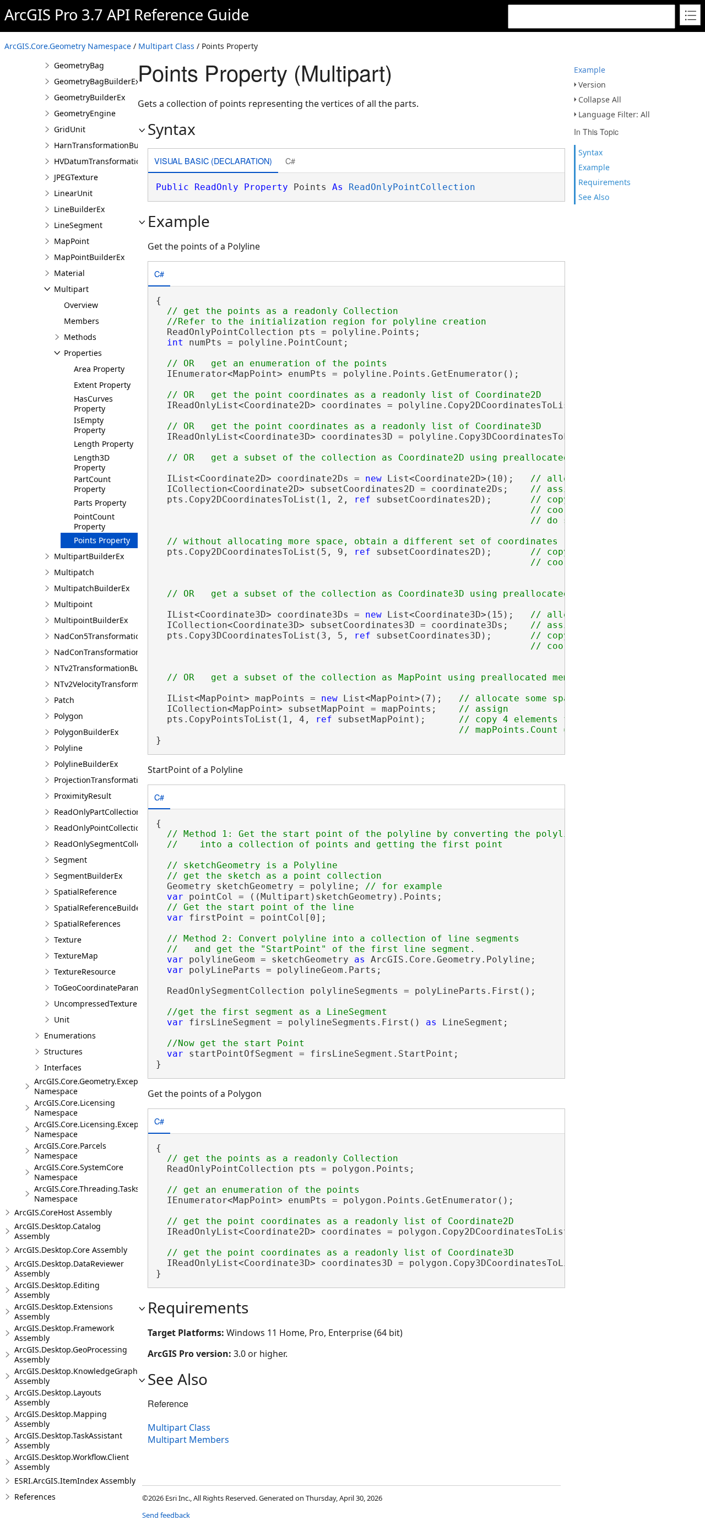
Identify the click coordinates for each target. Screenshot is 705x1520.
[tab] (213, 161)
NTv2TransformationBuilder (105, 668)
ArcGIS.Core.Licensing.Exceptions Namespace (95, 1129)
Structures (63, 1051)
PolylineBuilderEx (86, 764)
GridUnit (69, 129)
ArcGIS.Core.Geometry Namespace (67, 46)
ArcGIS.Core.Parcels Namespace (70, 1150)
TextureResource (85, 971)
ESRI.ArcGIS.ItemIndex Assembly (74, 1480)
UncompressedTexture (95, 1003)
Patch (64, 700)
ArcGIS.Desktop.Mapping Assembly (60, 1419)
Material (69, 273)
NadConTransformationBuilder (110, 652)
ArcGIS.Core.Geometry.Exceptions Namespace (95, 1086)
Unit (61, 1019)
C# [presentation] (290, 160)
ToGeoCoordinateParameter (105, 987)
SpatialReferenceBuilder (99, 907)
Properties (83, 353)
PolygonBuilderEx (86, 732)
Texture (68, 939)
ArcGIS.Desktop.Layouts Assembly (57, 1397)
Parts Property (100, 502)
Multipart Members (188, 1440)
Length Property (103, 444)
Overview (81, 305)
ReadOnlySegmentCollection (106, 844)
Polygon (68, 716)
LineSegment (78, 225)
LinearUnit (73, 193)
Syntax (590, 152)
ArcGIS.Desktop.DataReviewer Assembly (69, 1268)
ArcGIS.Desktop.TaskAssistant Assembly (68, 1440)
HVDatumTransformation (99, 161)
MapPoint (71, 241)
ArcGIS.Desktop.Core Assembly (70, 1250)
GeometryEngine (85, 113)
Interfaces (63, 1067)
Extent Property (102, 385)
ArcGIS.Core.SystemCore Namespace (78, 1172)
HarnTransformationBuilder (105, 145)
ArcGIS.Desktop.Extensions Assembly (63, 1311)
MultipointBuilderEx (91, 620)
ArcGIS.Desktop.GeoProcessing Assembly (70, 1354)
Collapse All (599, 99)
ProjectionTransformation (101, 780)
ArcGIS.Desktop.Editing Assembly (57, 1290)
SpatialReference (85, 891)
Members (81, 321)
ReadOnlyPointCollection (99, 828)
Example (589, 69)
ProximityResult (82, 796)
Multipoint (73, 604)
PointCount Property (94, 521)
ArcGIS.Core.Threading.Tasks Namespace (86, 1193)
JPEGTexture (76, 177)
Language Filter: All (614, 114)
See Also (593, 197)
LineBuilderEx (79, 209)
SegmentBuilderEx (88, 875)
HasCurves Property (93, 403)
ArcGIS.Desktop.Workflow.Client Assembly (71, 1462)
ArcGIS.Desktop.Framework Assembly (64, 1333)
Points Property (102, 540)
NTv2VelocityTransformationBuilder (119, 684)
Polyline (68, 748)
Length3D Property (92, 462)
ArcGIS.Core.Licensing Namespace (74, 1107)
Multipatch (74, 572)
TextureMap (76, 955)
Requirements (604, 182)
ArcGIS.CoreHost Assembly (63, 1212)
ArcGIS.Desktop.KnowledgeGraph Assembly (76, 1376)
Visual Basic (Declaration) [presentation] (213, 160)
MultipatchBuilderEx (91, 588)
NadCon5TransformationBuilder (113, 636)
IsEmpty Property (89, 425)
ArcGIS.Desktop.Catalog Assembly (57, 1231)
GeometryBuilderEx (89, 97)
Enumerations (70, 1035)
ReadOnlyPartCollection (97, 812)
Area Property (99, 369)
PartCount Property (92, 484)
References (35, 1496)
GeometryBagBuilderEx (96, 81)
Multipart (71, 289)
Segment (70, 859)
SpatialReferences (87, 923)
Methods (80, 337)
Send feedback (166, 1515)
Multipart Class (166, 46)
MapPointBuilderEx (89, 257)
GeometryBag (79, 65)
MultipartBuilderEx (89, 556)
